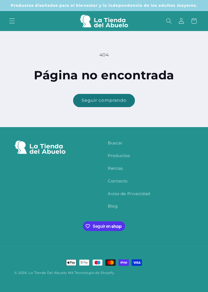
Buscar (115, 143)
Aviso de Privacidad (129, 193)
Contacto (118, 181)
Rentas (115, 168)
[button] (12, 21)
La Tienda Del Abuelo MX (51, 273)
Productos (119, 155)
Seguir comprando (104, 100)
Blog (113, 206)
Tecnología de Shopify (94, 273)
